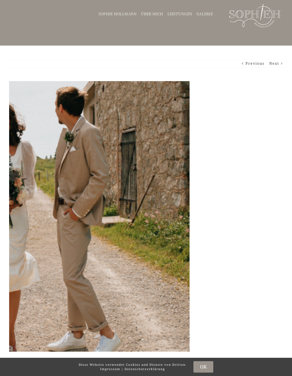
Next (274, 63)
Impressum (110, 369)
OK (203, 367)
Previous (254, 63)
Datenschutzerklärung (145, 369)
